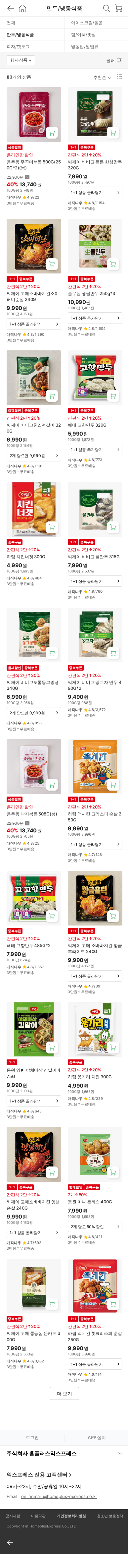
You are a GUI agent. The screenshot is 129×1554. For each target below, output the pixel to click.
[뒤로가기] (10, 8)
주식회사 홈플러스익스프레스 (42, 1428)
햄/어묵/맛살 (83, 34)
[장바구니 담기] (52, 133)
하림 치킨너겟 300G (26, 556)
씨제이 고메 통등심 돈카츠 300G (33, 1336)
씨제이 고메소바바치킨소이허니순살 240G (33, 296)
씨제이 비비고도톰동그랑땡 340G (33, 685)
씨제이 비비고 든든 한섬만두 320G (95, 164)
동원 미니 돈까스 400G (90, 1201)
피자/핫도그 (18, 46)
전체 (11, 22)
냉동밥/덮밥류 (85, 46)
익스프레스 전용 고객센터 (37, 1449)
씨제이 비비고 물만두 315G (94, 556)
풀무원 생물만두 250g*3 (91, 293)
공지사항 (12, 1491)
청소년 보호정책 (106, 1491)
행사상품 (22, 61)
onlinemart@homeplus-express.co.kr (59, 1471)
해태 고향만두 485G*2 (29, 945)
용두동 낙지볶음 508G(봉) (32, 813)
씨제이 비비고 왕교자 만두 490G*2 (95, 685)
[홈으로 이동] (22, 8)
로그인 (32, 1437)
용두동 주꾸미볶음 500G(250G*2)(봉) (34, 164)
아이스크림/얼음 (87, 22)
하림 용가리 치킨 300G (90, 1076)
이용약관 (36, 1491)
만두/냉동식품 (20, 34)
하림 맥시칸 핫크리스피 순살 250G (95, 1336)
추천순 (99, 77)
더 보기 (64, 1393)
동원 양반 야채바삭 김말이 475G (34, 1073)
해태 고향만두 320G (87, 425)
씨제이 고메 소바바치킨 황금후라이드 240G (95, 948)
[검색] (106, 8)
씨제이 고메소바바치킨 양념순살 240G (33, 1204)
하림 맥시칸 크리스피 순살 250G (94, 816)
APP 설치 (97, 1437)
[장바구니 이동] (118, 8)
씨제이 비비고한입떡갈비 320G (34, 428)
